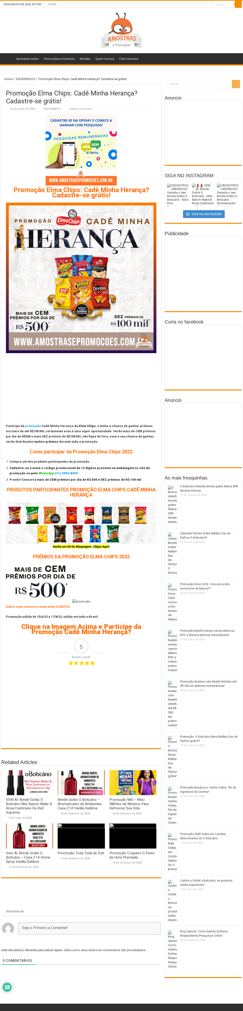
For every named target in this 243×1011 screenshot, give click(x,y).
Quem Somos (104, 59)
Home (52, 4)
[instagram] (210, 4)
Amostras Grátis (27, 59)
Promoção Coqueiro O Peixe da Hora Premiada (131, 855)
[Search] (238, 4)
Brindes (85, 59)
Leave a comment (80, 108)
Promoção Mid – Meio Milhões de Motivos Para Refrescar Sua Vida (129, 803)
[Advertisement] (81, 388)
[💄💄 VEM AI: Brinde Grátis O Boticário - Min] (203, 195)
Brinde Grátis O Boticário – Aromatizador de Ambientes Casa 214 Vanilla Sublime (80, 803)
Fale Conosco (128, 59)
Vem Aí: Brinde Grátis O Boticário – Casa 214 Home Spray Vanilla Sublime (28, 857)
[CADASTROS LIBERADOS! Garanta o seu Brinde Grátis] (178, 195)
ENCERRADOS (25, 79)
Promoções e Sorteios (59, 59)
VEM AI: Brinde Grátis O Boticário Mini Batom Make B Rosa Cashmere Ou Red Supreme (29, 806)
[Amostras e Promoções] (121, 30)
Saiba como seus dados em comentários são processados (104, 950)
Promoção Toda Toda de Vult (81, 853)
